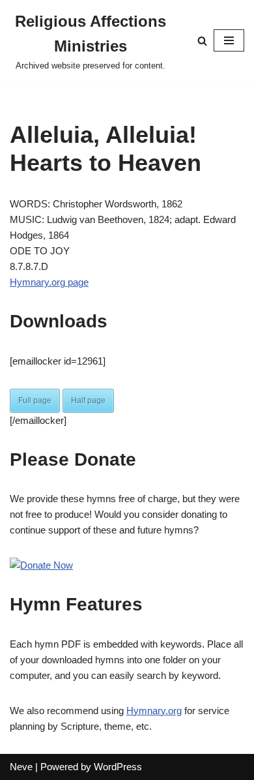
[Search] (202, 41)
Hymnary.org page (49, 282)
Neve (21, 766)
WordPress (118, 766)
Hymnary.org (154, 710)
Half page (88, 400)
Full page (34, 400)
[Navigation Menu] (229, 40)
